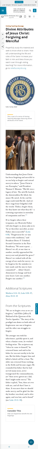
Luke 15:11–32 (15, 400)
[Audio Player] (31, 442)
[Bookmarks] (25, 16)
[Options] (34, 16)
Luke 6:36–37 (26, 293)
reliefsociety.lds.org (18, 68)
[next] (28, 446)
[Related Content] (29, 16)
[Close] (2, 34)
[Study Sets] (21, 16)
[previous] (9, 446)
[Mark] (2, 38)
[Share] (2, 46)
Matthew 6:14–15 (13, 293)
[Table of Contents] (2, 16)
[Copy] (2, 43)
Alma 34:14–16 (12, 296)
